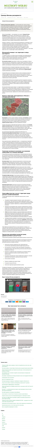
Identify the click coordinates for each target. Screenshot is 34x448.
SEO (2, 415)
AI (2, 413)
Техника (3, 429)
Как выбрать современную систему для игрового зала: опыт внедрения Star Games (17, 375)
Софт (3, 425)
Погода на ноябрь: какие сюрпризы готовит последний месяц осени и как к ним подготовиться (8, 315)
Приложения (4, 423)
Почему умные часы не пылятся (8, 377)
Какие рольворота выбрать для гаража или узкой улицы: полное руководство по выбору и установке (8, 332)
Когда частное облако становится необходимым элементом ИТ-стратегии (25, 347)
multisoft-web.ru (15, 5)
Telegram (3, 416)
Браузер (3, 418)
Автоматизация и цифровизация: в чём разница (10, 384)
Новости (21, 17)
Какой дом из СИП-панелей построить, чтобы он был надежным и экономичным (17, 403)
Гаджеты (3, 420)
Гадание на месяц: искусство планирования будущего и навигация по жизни (16, 395)
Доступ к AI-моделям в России (24, 330)
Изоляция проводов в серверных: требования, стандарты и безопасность (8, 347)
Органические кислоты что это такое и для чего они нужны (13, 405)
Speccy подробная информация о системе (10, 406)
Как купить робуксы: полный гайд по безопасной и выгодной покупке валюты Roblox (25, 315)
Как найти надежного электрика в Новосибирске (11, 392)
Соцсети (3, 427)
